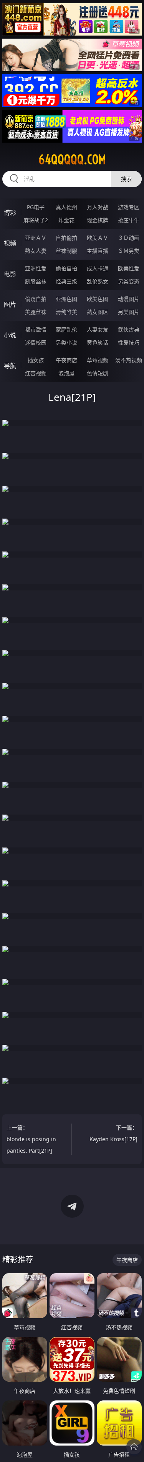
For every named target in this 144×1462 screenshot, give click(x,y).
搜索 (126, 178)
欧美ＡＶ (97, 237)
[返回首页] (134, 1446)
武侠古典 (128, 329)
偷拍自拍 (66, 268)
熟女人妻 (35, 250)
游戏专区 (128, 207)
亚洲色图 (66, 298)
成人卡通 (97, 268)
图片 (10, 304)
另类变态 (128, 281)
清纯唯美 (66, 311)
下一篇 (113, 1133)
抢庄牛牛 (128, 220)
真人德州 (66, 207)
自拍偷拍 (66, 237)
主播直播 (97, 250)
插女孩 (36, 360)
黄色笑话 (97, 342)
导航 (10, 365)
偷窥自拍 (35, 298)
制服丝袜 (35, 281)
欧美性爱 (128, 268)
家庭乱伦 (66, 329)
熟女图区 (97, 311)
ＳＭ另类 (128, 250)
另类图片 (128, 311)
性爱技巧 (128, 342)
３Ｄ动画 (128, 237)
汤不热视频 (128, 360)
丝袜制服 (66, 250)
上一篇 (31, 1139)
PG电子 (36, 207)
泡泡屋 (66, 373)
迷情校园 (35, 342)
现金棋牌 (97, 220)
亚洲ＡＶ (35, 237)
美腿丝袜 (35, 311)
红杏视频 (35, 373)
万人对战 (97, 207)
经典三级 (66, 281)
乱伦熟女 (97, 281)
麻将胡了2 (35, 220)
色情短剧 (97, 373)
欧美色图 (97, 298)
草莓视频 (97, 360)
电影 (10, 274)
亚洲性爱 (35, 268)
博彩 (10, 212)
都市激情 (35, 329)
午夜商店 (66, 360)
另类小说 (66, 342)
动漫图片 (128, 298)
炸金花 (66, 220)
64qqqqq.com (72, 159)
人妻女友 (97, 329)
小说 (10, 335)
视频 (10, 243)
